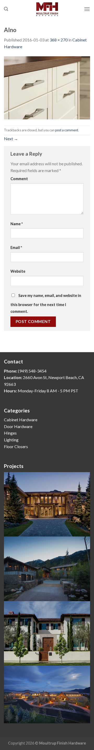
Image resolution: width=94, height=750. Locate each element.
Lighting (11, 439)
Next (11, 138)
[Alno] (47, 87)
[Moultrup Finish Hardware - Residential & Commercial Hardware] (47, 9)
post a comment (66, 130)
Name (16, 224)
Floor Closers (16, 446)
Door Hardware (18, 426)
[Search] (6, 9)
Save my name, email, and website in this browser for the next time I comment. (45, 303)
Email (16, 247)
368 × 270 (59, 39)
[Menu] (87, 9)
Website (17, 271)
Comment (19, 178)
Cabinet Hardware (20, 419)
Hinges (10, 432)
